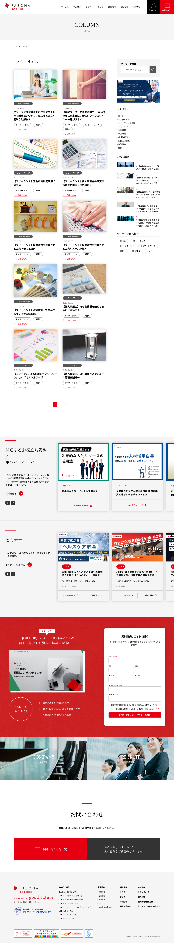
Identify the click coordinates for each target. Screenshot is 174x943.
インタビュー (124, 119)
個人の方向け (154, 10)
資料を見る (10, 493)
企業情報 (112, 6)
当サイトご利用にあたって (149, 906)
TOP (16, 46)
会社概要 (102, 899)
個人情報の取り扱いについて (122, 705)
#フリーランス (139, 241)
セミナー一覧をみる (15, 564)
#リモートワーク (148, 246)
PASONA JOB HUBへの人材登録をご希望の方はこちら (123, 849)
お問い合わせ (167, 10)
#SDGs (123, 241)
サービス (65, 6)
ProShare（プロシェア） (68, 892)
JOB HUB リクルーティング (69, 903)
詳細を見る (94, 595)
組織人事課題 (124, 140)
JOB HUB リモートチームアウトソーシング (75, 907)
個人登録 (141, 896)
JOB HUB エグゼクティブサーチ (71, 896)
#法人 (149, 251)
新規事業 (122, 133)
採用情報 (136, 6)
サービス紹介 (64, 887)
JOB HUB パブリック (67, 918)
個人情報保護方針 (145, 901)
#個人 (122, 251)
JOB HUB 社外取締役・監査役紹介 (71, 899)
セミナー (89, 6)
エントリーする (69, 595)
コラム (100, 6)
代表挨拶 (102, 892)
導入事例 (77, 6)
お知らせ (124, 6)
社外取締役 (123, 137)
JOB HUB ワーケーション (68, 915)
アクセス (102, 903)
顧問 (120, 147)
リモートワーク (125, 126)
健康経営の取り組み (106, 907)
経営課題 (122, 144)
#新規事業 (136, 251)
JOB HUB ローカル (66, 911)
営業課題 (122, 130)
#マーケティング (127, 246)
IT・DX (121, 116)
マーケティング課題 (126, 123)
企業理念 (102, 896)
